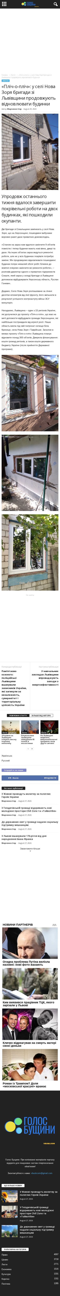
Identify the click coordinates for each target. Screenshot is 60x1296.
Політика (6, 1284)
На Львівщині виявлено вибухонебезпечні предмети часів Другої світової (48, 739)
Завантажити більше (30, 848)
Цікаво (5, 1259)
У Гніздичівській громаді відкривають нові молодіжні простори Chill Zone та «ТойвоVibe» (29, 809)
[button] (55, 4)
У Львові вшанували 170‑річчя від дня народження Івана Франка (24, 837)
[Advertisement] (30, 40)
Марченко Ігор (14, 109)
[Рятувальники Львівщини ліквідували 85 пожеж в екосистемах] (30, 727)
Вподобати (50, 778)
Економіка (6, 1269)
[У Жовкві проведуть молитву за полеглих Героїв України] (10, 1196)
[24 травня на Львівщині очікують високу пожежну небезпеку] (11, 727)
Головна (5, 75)
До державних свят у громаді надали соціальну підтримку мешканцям (37, 1229)
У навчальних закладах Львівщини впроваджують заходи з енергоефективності (45, 677)
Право (5, 1255)
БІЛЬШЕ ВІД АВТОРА (41, 715)
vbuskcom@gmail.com (41, 1173)
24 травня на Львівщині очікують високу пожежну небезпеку (9, 739)
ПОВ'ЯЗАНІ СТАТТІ (18, 715)
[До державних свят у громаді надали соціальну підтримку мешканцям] (10, 1231)
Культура (6, 1274)
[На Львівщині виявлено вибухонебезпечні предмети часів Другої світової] (49, 727)
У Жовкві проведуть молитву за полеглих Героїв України (38, 1193)
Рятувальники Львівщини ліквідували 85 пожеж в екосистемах (27, 739)
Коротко (5, 1279)
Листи (5, 81)
